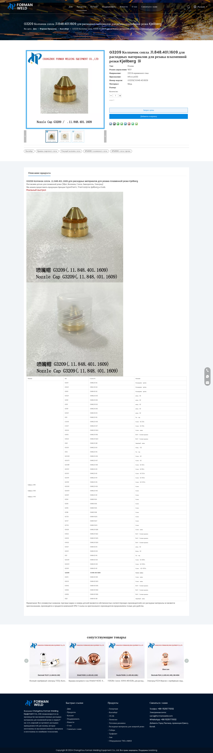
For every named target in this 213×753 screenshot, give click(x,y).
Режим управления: (118, 69)
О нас (134, 6)
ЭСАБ (111, 716)
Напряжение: (115, 73)
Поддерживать (109, 6)
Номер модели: (116, 80)
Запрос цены (148, 110)
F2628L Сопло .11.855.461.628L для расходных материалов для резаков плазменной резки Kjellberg (126, 680)
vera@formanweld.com (161, 716)
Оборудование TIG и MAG (120, 740)
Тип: (111, 66)
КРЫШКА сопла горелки (121, 151)
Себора (112, 730)
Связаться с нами (149, 6)
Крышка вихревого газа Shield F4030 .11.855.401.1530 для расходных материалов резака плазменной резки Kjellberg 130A (87, 680)
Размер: (112, 87)
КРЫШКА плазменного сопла (96, 151)
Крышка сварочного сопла (47, 151)
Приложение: (115, 76)
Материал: (114, 84)
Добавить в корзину (148, 116)
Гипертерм (113, 708)
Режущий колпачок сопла (70, 151)
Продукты (81, 6)
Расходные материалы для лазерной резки (126, 726)
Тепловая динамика (117, 723)
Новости (124, 6)
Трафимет (113, 733)
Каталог (94, 6)
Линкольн (113, 719)
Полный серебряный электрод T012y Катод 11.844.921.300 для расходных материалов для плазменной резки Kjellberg (47, 680)
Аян (110, 737)
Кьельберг (29, 151)
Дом (71, 6)
